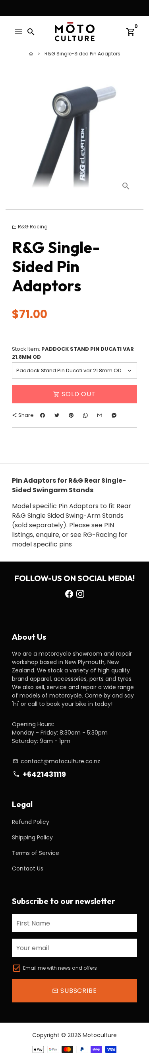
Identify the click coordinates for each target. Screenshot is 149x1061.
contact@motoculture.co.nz (56, 761)
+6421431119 (39, 774)
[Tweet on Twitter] (56, 415)
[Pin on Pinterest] (71, 415)
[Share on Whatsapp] (85, 415)
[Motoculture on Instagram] (80, 593)
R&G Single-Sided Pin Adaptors (82, 53)
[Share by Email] (99, 415)
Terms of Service (35, 853)
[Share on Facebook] (42, 415)
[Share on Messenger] (114, 415)
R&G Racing (30, 226)
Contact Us (27, 868)
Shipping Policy (32, 837)
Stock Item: (73, 353)
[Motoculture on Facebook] (69, 593)
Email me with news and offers (60, 968)
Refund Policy (30, 822)
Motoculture (100, 1035)
